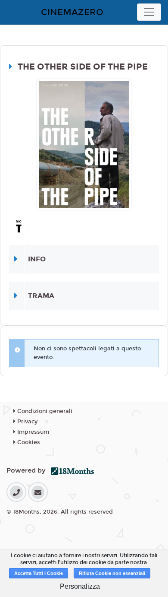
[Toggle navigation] (149, 12)
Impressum (32, 432)
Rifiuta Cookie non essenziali (112, 573)
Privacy (26, 421)
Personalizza (80, 586)
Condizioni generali (44, 411)
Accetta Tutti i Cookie (38, 573)
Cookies (28, 442)
